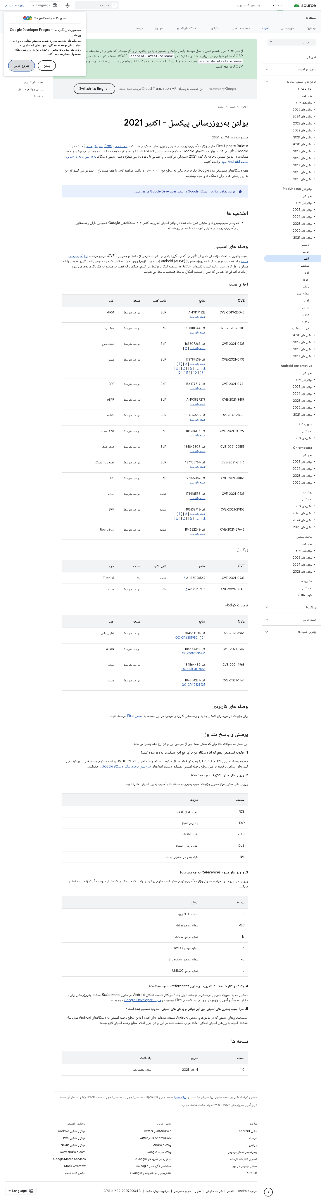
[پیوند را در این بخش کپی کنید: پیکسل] (231, 550)
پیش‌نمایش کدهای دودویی (242, 1152)
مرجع (139, 28)
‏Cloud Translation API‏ (159, 89)
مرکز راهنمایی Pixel (74, 1138)
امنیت (265, 28)
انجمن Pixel (135, 716)
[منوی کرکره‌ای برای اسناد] (271, 5)
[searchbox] (292, 42)
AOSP (244, 107)
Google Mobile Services (69, 1159)
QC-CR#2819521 (187, 638)
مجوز (198, 1191)
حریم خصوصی (182, 1191)
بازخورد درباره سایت (157, 1191)
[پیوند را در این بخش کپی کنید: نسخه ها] (225, 1041)
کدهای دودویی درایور (245, 1166)
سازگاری (214, 28)
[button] (295, 69)
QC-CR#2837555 (193, 669)
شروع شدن (287, 28)
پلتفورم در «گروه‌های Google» (153, 1159)
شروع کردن (21, 65)
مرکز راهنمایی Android (72, 1131)
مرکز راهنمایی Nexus (73, 1145)
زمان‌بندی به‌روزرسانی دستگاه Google (126, 766)
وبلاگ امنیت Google (159, 1152)
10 (195, 372)
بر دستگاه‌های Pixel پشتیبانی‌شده (107, 146)
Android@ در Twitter (157, 1131)
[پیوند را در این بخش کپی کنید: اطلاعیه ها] (222, 213)
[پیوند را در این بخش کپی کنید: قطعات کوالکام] (219, 605)
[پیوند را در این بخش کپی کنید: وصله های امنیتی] (209, 246)
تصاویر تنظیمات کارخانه (243, 1159)
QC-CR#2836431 (193, 653)
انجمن (230, 1191)
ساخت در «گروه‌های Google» (153, 1166)
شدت (244, 261)
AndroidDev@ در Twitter (154, 1138)
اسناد (280, 5)
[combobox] (97, 5)
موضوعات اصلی (240, 28)
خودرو (159, 28)
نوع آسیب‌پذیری (77, 256)
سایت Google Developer (166, 191)
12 (179, 372)
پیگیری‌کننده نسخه (75, 1173)
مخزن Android (247, 1131)
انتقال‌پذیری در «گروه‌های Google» (150, 1173)
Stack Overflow (75, 1166)
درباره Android (247, 1191)
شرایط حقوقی (214, 1191)
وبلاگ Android (162, 1145)
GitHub (252, 1173)
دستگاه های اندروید (186, 28)
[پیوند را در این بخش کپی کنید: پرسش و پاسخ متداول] (199, 734)
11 (187, 372)
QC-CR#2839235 (193, 685)
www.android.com (73, 1152)
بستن (46, 65)
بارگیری (253, 1145)
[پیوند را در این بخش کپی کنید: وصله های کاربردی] (208, 706)
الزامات (253, 1138)
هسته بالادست (197, 317)
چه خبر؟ (311, 28)
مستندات (310, 18)
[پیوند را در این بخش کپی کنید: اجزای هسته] (223, 284)
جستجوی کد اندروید (249, 5)
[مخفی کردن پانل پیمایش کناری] (268, 1192)
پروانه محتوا (180, 1097)
